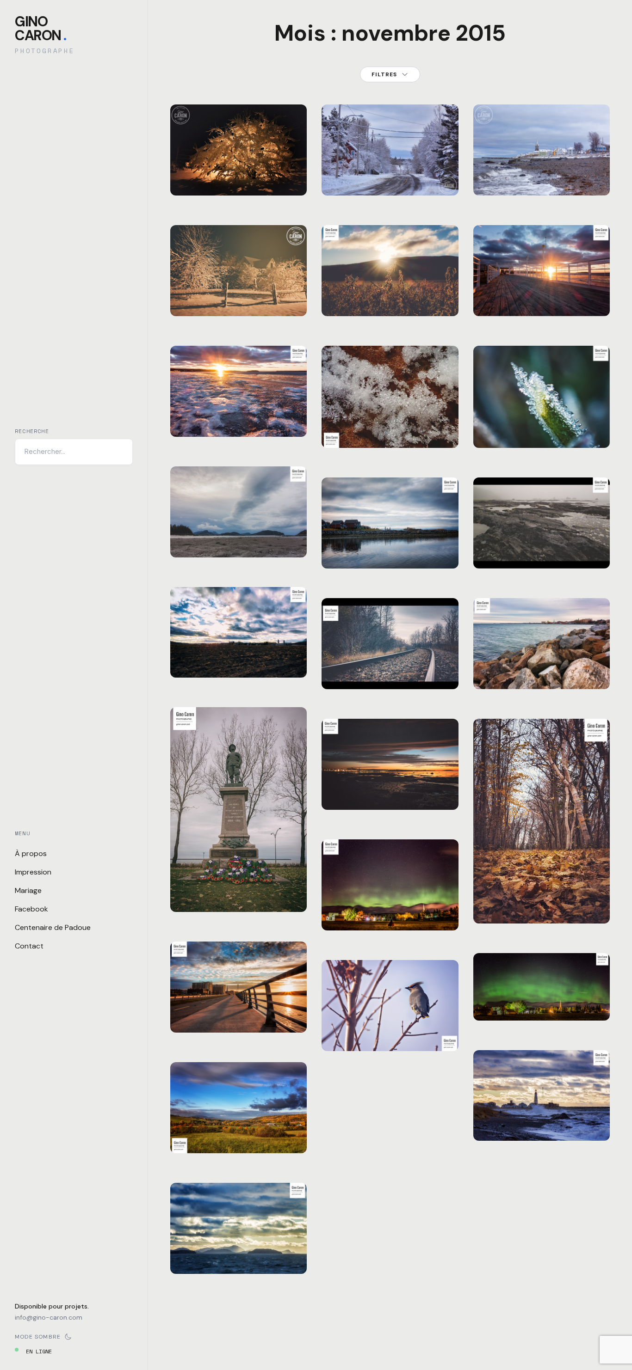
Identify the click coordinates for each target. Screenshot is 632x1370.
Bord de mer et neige (541, 172)
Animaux (344, 1023)
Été (489, 528)
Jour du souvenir (238, 895)
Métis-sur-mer (383, 155)
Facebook (31, 909)
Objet (219, 883)
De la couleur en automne (541, 666)
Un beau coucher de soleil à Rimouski (238, 1003)
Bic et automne (238, 540)
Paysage (222, 288)
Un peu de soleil (390, 299)
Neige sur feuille (390, 431)
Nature (220, 167)
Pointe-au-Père (565, 1101)
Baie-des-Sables (538, 155)
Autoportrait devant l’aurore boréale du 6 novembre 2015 (390, 896)
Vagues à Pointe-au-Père (541, 1118)
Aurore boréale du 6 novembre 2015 (541, 997)
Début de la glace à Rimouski (238, 414)
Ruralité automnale (238, 1130)
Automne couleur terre (238, 655)
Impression (33, 872)
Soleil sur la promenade (541, 293)
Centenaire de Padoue (53, 927)
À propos (31, 853)
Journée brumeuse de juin (541, 545)
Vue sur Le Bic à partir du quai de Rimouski (238, 1245)
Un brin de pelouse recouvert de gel (541, 425)
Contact (29, 946)
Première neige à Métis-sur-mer (390, 172)
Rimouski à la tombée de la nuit (390, 787)
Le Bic (220, 529)
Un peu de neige (238, 299)
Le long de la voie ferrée (390, 666)
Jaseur (390, 1034)
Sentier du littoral (541, 900)
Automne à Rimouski (390, 545)
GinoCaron (40, 28)
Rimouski (253, 397)
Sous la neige (238, 178)
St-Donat (249, 167)
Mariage (28, 890)
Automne (192, 167)
